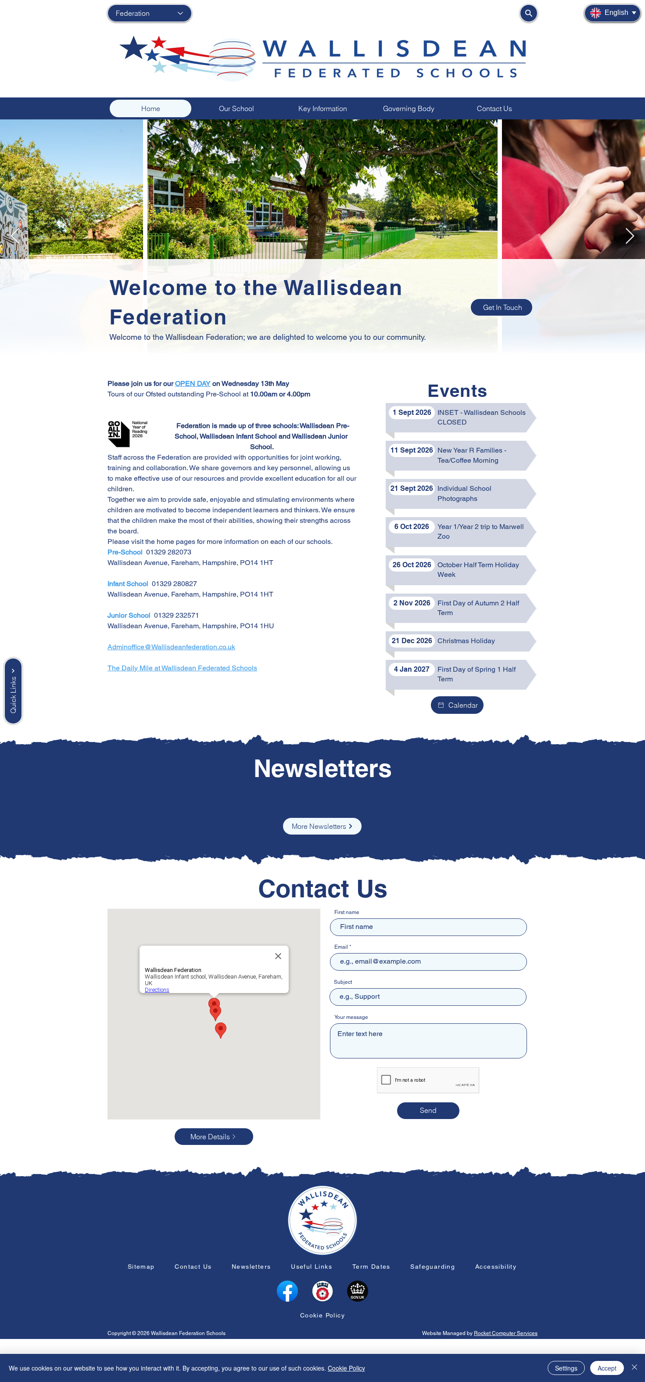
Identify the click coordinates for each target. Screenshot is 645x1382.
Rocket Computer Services (506, 1333)
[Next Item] (630, 236)
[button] (236, 108)
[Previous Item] (15, 236)
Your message (351, 1017)
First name (346, 912)
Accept (607, 1368)
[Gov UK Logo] (357, 1291)
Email (341, 947)
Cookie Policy (346, 1368)
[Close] (634, 1368)
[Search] (529, 13)
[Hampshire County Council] (322, 1291)
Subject (343, 982)
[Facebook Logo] (287, 1291)
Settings (566, 1368)
